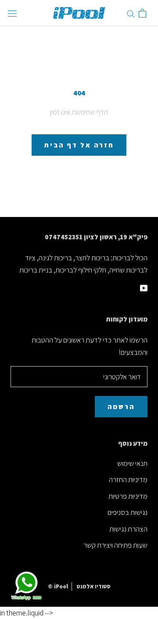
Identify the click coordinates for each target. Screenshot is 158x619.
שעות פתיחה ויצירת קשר (115, 545)
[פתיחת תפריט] (12, 13)
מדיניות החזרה (128, 479)
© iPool (58, 586)
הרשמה (121, 406)
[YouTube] (143, 287)
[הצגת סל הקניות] (142, 13)
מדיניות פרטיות (127, 496)
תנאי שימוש (132, 463)
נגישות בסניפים (127, 512)
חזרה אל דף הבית (79, 145)
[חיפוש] (131, 13)
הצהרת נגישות (128, 529)
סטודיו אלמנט (94, 586)
